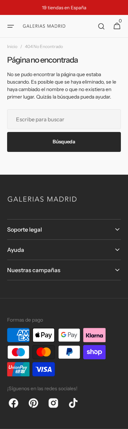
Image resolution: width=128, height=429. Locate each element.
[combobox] (64, 119)
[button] (10, 26)
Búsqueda (64, 141)
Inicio (12, 46)
